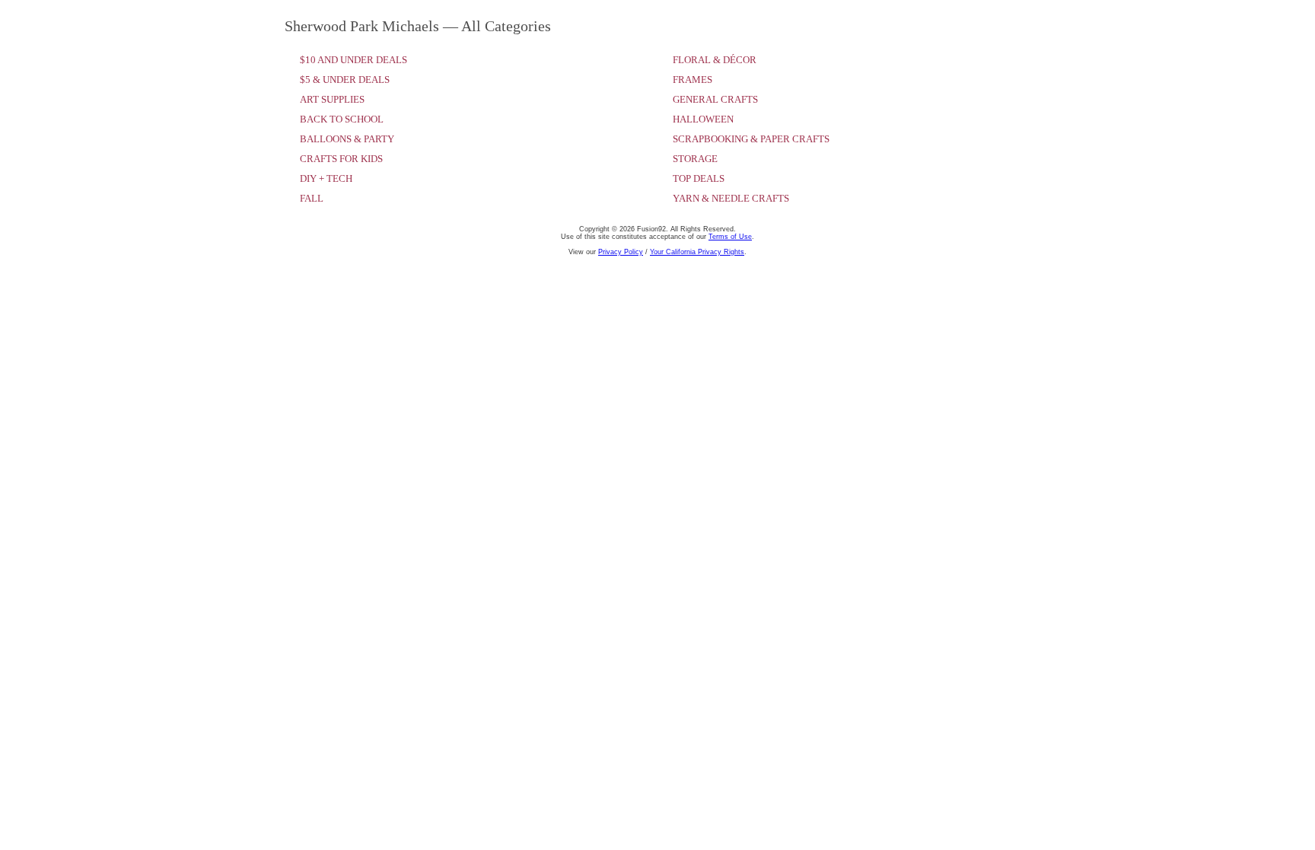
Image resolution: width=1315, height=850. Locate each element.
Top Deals (698, 178)
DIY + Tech (326, 178)
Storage (695, 158)
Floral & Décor (714, 59)
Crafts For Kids (341, 158)
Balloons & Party (347, 139)
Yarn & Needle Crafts (731, 198)
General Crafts (715, 99)
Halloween (703, 119)
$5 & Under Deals (345, 79)
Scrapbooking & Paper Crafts (751, 139)
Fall (311, 198)
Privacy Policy (620, 252)
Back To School (342, 119)
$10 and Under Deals (353, 59)
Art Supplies (332, 99)
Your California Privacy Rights (697, 252)
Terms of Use (730, 236)
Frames (692, 79)
